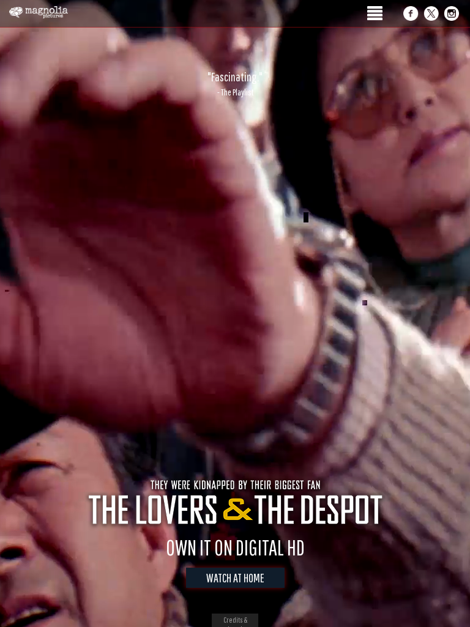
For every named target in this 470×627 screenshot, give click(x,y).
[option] (235, 83)
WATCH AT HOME (235, 578)
